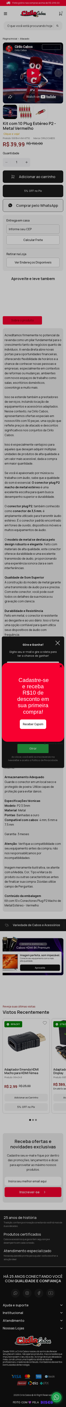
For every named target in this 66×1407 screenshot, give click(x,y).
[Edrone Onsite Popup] (33, 703)
